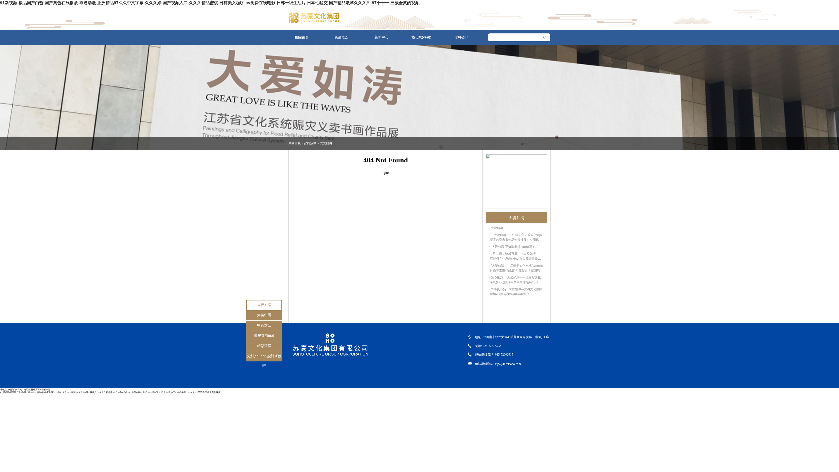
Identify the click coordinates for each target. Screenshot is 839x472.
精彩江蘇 (264, 346)
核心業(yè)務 (421, 37)
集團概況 (341, 37)
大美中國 (264, 315)
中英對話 (264, 325)
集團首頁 (302, 37)
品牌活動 (310, 143)
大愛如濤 (264, 305)
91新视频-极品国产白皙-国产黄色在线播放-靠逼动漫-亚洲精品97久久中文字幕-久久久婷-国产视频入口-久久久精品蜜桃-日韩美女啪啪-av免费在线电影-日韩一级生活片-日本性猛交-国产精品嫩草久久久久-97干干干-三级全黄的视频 (210, 2)
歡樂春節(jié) (264, 335)
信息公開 (461, 37)
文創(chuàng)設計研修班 (264, 361)
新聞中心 (381, 37)
